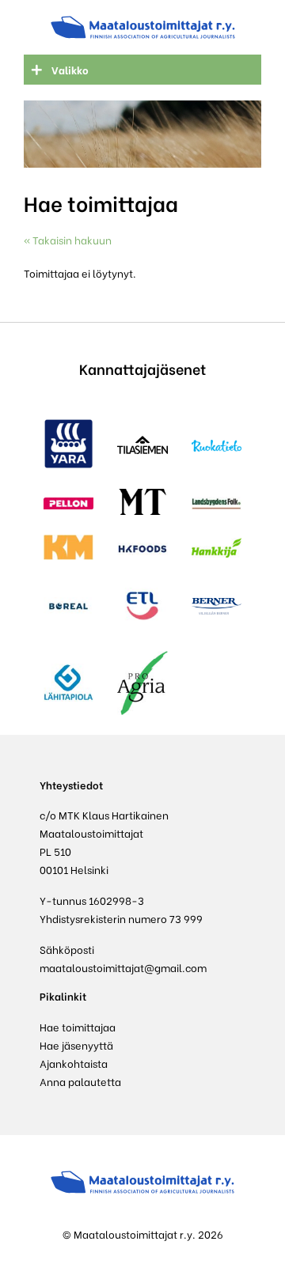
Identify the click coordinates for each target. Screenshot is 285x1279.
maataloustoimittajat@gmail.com (123, 966)
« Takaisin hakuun (68, 239)
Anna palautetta (80, 1080)
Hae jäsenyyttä (76, 1044)
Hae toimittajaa (78, 1026)
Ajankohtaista (74, 1062)
